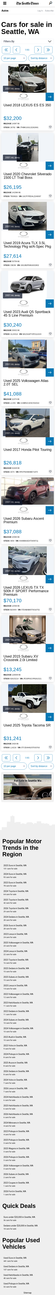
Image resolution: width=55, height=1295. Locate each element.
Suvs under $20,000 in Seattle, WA (19, 1218)
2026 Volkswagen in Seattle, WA (18, 1167)
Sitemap (28, 1293)
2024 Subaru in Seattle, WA (16, 1021)
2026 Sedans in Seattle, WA (16, 1073)
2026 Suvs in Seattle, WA (15, 927)
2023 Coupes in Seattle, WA (16, 1184)
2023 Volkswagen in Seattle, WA (18, 995)
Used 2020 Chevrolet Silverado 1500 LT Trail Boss (27, 175)
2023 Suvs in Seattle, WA (15, 884)
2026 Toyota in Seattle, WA (16, 910)
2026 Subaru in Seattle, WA (16, 1175)
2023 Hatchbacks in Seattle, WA (18, 1004)
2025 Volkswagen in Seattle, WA (18, 944)
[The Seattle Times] (27, 3)
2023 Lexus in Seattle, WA (15, 935)
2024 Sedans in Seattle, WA (16, 918)
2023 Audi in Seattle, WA (15, 1038)
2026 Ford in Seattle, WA (15, 1193)
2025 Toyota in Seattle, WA (16, 901)
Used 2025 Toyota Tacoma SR (27, 725)
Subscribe (49, 10)
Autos (4, 10)
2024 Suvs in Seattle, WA (15, 875)
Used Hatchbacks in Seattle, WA (18, 1276)
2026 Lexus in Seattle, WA (15, 1090)
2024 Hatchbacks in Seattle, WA (18, 1098)
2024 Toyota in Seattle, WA (16, 892)
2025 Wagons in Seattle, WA (16, 1150)
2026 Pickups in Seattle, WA (16, 1158)
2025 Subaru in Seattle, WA (16, 978)
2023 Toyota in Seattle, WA (16, 961)
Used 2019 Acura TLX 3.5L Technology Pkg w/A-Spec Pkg (27, 244)
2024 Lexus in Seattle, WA (15, 953)
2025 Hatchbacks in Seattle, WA (18, 1107)
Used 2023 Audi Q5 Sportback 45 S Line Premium (27, 313)
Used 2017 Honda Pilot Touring (27, 449)
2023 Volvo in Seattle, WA (15, 1047)
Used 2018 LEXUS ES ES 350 (27, 105)
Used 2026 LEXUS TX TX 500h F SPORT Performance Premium (26, 591)
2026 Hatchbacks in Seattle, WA (18, 1115)
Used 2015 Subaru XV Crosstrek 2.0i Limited (21, 658)
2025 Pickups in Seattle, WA (16, 1141)
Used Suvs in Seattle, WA (15, 1259)
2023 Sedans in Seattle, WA (16, 1013)
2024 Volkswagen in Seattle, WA (18, 1030)
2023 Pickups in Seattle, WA (16, 1133)
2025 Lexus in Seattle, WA (15, 987)
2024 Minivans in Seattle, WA (17, 1124)
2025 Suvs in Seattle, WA (15, 867)
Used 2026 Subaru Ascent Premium (24, 520)
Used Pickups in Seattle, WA (16, 1285)
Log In (40, 10)
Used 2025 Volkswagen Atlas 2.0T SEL (26, 382)
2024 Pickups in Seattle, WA (16, 1055)
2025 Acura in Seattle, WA (16, 1064)
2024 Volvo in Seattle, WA (15, 1081)
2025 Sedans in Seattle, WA (16, 970)
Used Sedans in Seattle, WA (16, 1268)
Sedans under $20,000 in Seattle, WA (21, 1227)
